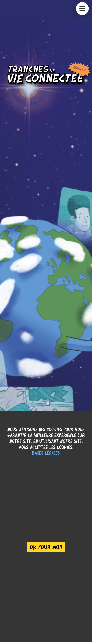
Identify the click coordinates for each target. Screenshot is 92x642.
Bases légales (46, 452)
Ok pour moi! (46, 547)
